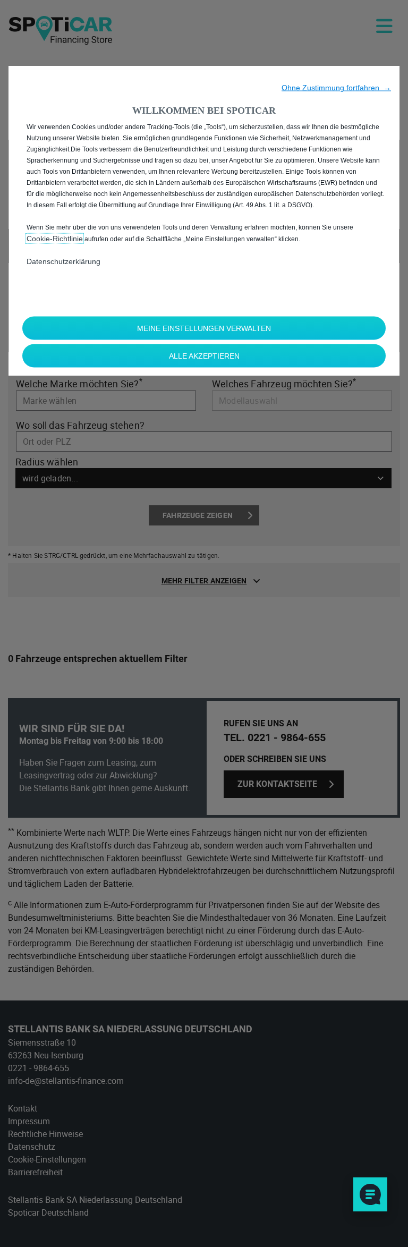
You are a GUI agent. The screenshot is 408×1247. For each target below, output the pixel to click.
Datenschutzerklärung (63, 261)
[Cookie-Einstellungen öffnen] (370, 1194)
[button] (336, 87)
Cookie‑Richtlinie (55, 238)
